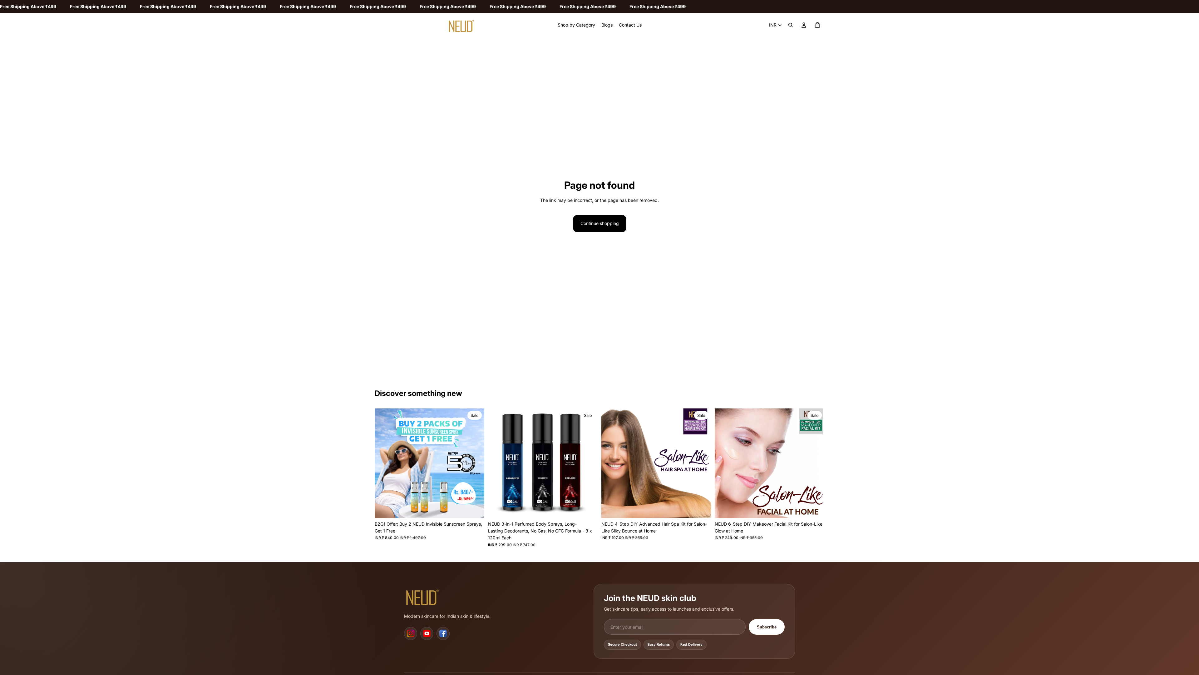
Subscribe (767, 627)
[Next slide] (475, 463)
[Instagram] (410, 633)
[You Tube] (426, 633)
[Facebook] (443, 633)
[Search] (790, 25)
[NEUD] (424, 596)
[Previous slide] (384, 463)
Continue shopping (599, 223)
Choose (593, 508)
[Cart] (817, 25)
